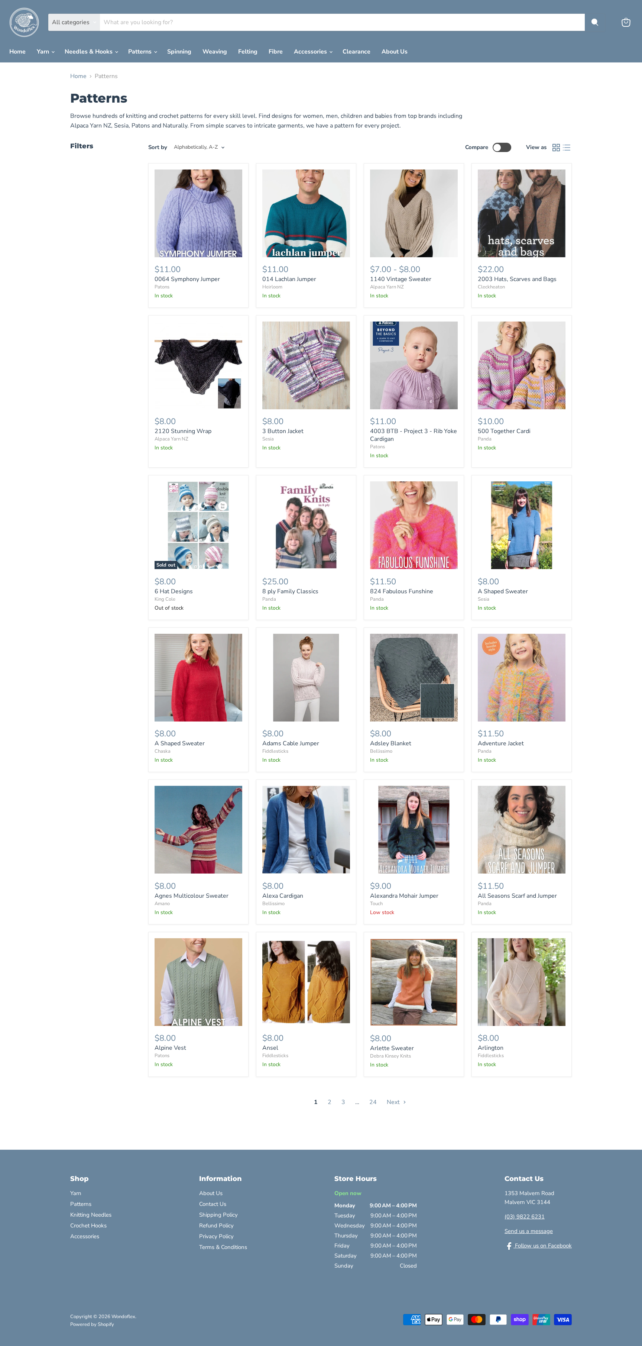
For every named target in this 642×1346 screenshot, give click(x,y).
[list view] (566, 147)
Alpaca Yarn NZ (387, 287)
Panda (485, 439)
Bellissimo (381, 751)
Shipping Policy (218, 1214)
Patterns (140, 52)
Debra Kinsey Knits (390, 1056)
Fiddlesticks (275, 751)
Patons (162, 287)
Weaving (214, 52)
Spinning (179, 52)
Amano (162, 903)
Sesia (268, 439)
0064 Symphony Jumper (187, 279)
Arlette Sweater (392, 1048)
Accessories (311, 52)
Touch (376, 903)
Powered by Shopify (92, 1324)
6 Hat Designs (174, 591)
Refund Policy (216, 1225)
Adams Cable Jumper (290, 743)
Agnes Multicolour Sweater (191, 896)
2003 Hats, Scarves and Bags (517, 279)
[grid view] (556, 147)
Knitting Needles (90, 1214)
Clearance (356, 52)
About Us (395, 52)
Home (17, 52)
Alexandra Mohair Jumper (404, 896)
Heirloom (272, 287)
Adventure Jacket (501, 743)
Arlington (490, 1048)
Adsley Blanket (390, 743)
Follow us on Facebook (542, 1245)
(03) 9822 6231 (525, 1216)
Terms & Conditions (223, 1247)
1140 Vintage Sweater (400, 279)
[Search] (595, 22)
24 (373, 1102)
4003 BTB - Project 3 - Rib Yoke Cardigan (413, 435)
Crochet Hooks (88, 1225)
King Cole (165, 599)
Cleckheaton (491, 287)
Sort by (157, 147)
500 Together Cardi (504, 431)
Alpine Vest (170, 1048)
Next (394, 1102)
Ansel (270, 1048)
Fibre (276, 52)
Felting (247, 52)
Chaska (163, 751)
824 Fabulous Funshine (401, 591)
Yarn (44, 52)
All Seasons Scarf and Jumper (517, 896)
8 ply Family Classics (290, 591)
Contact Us (212, 1204)
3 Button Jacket (283, 431)
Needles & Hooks (89, 52)
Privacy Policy (216, 1236)
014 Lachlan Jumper (289, 279)
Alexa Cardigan (282, 896)
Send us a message (529, 1231)
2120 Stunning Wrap (183, 431)
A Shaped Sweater (503, 591)
